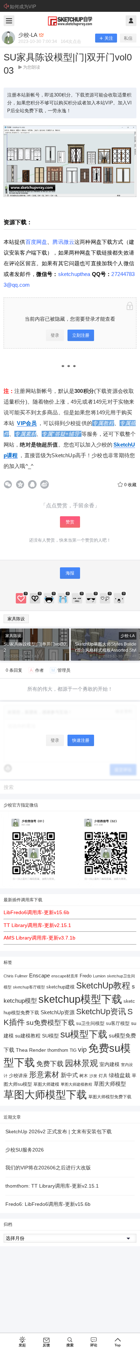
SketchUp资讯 (101, 1011)
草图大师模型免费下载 (109, 1096)
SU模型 (50, 1036)
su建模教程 (28, 1036)
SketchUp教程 (103, 985)
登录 (55, 335)
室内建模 (109, 1064)
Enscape (39, 975)
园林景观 (81, 1063)
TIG (73, 1050)
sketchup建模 (60, 987)
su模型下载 (83, 1034)
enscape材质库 (64, 976)
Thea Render (31, 1050)
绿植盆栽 (119, 1075)
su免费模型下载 (50, 1022)
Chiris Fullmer (16, 976)
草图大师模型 (110, 1084)
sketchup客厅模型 (29, 987)
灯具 (103, 1075)
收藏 (130, 484)
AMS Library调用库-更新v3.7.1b (39, 938)
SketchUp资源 (58, 1012)
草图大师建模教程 (76, 1084)
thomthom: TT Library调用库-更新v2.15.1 (52, 1186)
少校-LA (128, 635)
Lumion (99, 976)
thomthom (57, 1050)
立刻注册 (80, 335)
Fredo (86, 975)
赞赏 (70, 521)
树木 (83, 1075)
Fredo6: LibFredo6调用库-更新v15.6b (47, 1204)
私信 (128, 38)
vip (82, 1049)
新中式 (69, 1075)
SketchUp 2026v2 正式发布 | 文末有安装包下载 (58, 1131)
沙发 (93, 1076)
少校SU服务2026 (24, 1150)
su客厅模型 (118, 1023)
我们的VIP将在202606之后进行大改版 (48, 1167)
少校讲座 (18, 1075)
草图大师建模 (46, 1084)
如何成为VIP (23, 6)
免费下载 (50, 1064)
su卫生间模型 (90, 1023)
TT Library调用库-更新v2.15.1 (37, 925)
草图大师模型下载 (45, 1094)
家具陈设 (16, 618)
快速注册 (80, 740)
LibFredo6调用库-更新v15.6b (36, 912)
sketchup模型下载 (80, 999)
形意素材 (44, 1074)
